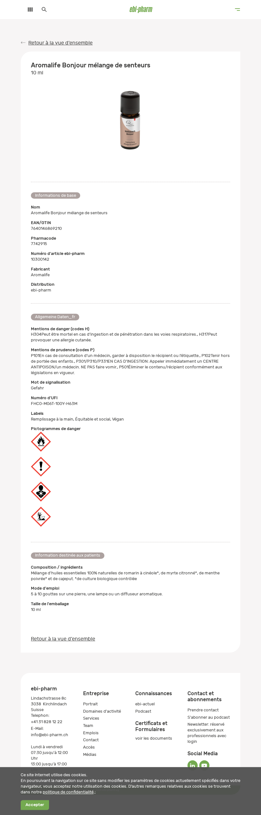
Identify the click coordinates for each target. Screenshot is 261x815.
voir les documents (153, 738)
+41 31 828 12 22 (46, 721)
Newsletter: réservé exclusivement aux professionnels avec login (206, 733)
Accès (89, 747)
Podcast (143, 711)
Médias (89, 754)
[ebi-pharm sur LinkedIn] (192, 765)
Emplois (91, 732)
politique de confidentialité (68, 792)
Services (91, 718)
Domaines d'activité (102, 711)
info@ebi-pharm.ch (49, 734)
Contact (91, 739)
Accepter (34, 805)
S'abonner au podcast (208, 717)
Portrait (90, 704)
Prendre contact (203, 710)
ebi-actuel (145, 704)
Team (88, 725)
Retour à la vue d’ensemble (60, 43)
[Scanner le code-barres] (27, 9)
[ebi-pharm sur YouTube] (204, 765)
